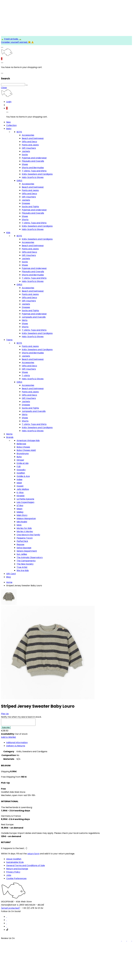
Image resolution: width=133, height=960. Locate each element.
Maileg (20, 511)
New (8, 122)
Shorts (25, 219)
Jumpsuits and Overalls (34, 317)
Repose (20, 544)
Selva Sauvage (24, 547)
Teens (9, 339)
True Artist (22, 567)
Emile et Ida (22, 463)
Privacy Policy (13, 871)
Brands (9, 437)
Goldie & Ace (23, 476)
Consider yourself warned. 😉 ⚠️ (17, 42)
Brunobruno (23, 453)
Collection (11, 125)
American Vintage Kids (28, 440)
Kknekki (20, 495)
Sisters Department (27, 550)
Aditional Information (17, 742)
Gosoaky (21, 469)
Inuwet (20, 485)
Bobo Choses (23, 446)
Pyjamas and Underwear (34, 157)
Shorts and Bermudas (33, 167)
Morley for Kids (24, 528)
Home (9, 582)
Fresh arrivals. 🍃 (12, 38)
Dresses (26, 203)
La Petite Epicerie (25, 498)
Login (8, 101)
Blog (8, 576)
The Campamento (26, 560)
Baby (8, 128)
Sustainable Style (15, 862)
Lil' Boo (20, 505)
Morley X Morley (25, 531)
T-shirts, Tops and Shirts (34, 170)
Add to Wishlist (8, 737)
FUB (19, 466)
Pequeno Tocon (25, 537)
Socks (25, 154)
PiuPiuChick (22, 541)
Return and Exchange (17, 868)
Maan (19, 508)
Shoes (25, 164)
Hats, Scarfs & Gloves (33, 177)
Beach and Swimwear (33, 138)
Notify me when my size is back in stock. (21, 716)
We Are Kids (23, 570)
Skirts (24, 320)
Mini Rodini (22, 521)
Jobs (8, 875)
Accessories (28, 135)
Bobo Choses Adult (26, 450)
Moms (9, 434)
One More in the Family (28, 534)
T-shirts (26, 375)
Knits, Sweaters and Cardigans (37, 174)
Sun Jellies (22, 554)
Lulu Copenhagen (25, 502)
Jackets (26, 151)
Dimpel (20, 459)
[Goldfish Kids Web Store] (6, 55)
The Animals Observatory (30, 557)
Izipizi (19, 482)
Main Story (22, 515)
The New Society (25, 563)
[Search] (27, 85)
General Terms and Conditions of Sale (25, 865)
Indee (19, 479)
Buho (19, 456)
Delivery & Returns (15, 745)
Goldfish (21, 472)
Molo (19, 524)
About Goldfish (13, 858)
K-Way (20, 492)
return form (33, 853)
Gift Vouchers (29, 148)
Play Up (5, 713)
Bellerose (21, 443)
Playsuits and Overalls (33, 161)
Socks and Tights (30, 206)
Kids (8, 232)
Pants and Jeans (30, 144)
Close (4, 87)
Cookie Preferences (16, 878)
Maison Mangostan (26, 518)
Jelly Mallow (23, 489)
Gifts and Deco (29, 141)
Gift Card (11, 573)
